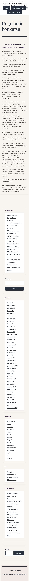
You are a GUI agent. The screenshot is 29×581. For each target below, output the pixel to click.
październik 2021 (12, 334)
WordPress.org (11, 480)
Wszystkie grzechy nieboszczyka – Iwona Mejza (13, 254)
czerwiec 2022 (11, 313)
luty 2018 (10, 392)
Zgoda (6, 8)
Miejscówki (10, 440)
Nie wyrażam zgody (18, 8)
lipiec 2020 (10, 373)
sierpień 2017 (11, 397)
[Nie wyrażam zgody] (27, 8)
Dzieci (9, 424)
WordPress (22, 574)
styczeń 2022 (11, 326)
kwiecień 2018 (11, 389)
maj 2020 (10, 376)
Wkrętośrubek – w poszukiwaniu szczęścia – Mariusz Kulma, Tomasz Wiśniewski (13, 236)
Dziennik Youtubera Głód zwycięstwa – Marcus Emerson (13, 246)
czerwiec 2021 (11, 345)
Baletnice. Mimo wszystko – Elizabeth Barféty (13, 267)
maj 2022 (10, 316)
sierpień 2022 (11, 308)
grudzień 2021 (11, 329)
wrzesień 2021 (11, 337)
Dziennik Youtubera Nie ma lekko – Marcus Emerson (14, 225)
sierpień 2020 (11, 371)
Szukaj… (7, 279)
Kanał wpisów (11, 474)
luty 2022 (10, 324)
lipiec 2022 (10, 311)
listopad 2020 (11, 363)
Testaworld (14, 570)
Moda (9, 442)
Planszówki (10, 450)
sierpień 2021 (11, 339)
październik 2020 (12, 366)
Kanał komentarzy (12, 477)
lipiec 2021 (10, 342)
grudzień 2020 (11, 360)
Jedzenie (10, 427)
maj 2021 (10, 347)
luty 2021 (10, 355)
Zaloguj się (10, 472)
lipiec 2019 (10, 381)
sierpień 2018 (11, 384)
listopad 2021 (11, 332)
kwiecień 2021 (11, 350)
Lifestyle (9, 437)
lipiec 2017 (10, 400)
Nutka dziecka (11, 447)
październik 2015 (12, 408)
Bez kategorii (11, 421)
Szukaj (7, 549)
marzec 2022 (11, 321)
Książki (9, 432)
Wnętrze (9, 458)
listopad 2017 (11, 394)
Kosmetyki (10, 429)
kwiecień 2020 (11, 379)
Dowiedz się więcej (14, 12)
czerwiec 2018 (11, 387)
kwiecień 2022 (11, 318)
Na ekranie (10, 445)
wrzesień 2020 (11, 368)
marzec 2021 (11, 352)
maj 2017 (10, 405)
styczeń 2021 (11, 358)
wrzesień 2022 (11, 305)
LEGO (9, 434)
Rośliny (9, 453)
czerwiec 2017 (11, 402)
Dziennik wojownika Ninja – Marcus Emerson (13, 217)
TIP (8, 455)
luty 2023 (10, 303)
